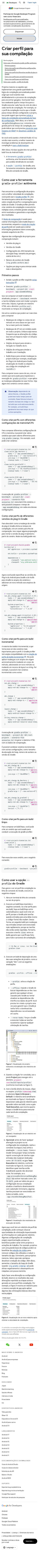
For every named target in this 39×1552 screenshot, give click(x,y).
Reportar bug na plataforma (11, 1487)
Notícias (4, 1370)
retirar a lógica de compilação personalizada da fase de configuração (19, 118)
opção (15, 166)
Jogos (4, 1386)
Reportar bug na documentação (13, 1491)
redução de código (19, 1250)
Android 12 (5, 1452)
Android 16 (5, 1438)
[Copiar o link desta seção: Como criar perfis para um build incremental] (15, 642)
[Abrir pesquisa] (20, 2)
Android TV (5, 1426)
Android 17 (5, 1435)
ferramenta (20, 157)
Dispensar (19, 32)
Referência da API (8, 1471)
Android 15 (5, 1442)
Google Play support (8, 1494)
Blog (3, 1373)
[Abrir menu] (3, 2)
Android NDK (6, 1478)
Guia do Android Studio (10, 1464)
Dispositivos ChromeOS (10, 1419)
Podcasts (5, 1377)
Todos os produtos (9, 1525)
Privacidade (6, 1399)
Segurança (5, 1363)
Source (4, 1366)
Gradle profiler (21, 197)
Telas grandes (6, 1412)
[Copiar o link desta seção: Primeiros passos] (21, 275)
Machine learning (8, 1389)
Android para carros (8, 1422)
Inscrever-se (31, 1541)
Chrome (4, 1515)
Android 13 (5, 1448)
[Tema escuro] (33, 447)
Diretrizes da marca (27, 1533)
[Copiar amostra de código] (36, 447)
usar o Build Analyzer (21, 146)
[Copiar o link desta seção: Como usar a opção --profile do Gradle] (27, 883)
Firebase (5, 1518)
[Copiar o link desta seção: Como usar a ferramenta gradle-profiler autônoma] (4, 187)
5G (3, 1403)
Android (4, 1356)
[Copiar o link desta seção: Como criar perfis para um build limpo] (9, 822)
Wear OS (5, 1415)
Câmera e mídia (7, 1396)
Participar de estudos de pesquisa (13, 1497)
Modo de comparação (12, 219)
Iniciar (19, 38)
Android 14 (5, 1445)
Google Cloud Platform (10, 1521)
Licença (15, 1533)
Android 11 (5, 1455)
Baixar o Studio (7, 1475)
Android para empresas (10, 1359)
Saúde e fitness (7, 1393)
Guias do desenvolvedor (10, 1468)
